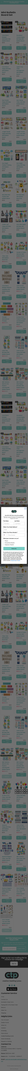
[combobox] (5, 535)
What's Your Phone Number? (10, 532)
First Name (6, 521)
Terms (19, 560)
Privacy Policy (14, 560)
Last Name (17, 521)
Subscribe (13, 548)
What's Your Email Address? (10, 527)
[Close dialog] (25, 509)
